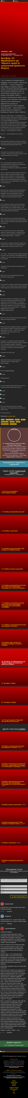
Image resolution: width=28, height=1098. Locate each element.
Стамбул (12, 421)
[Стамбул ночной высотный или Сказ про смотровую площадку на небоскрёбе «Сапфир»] (14, 600)
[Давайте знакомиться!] (14, 435)
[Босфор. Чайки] (14, 676)
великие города (10, 419)
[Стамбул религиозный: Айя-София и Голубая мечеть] (14, 543)
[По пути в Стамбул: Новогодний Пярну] (14, 486)
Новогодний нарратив (8, 54)
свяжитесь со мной (8, 1064)
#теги (14, 1090)
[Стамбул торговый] (14, 524)
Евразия (17, 419)
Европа (23, 419)
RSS (14, 1092)
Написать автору (14, 1087)
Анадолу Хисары (9, 370)
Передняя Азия (5, 421)
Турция (10, 51)
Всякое (14, 1085)
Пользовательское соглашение (14, 1075)
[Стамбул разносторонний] (14, 562)
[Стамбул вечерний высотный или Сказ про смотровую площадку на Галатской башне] (14, 581)
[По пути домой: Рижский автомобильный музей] (14, 715)
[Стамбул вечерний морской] (14, 505)
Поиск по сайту (14, 1088)
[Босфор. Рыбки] (14, 695)
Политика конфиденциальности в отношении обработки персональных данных (14, 1077)
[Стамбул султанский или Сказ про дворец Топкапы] (14, 619)
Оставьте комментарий (16, 450)
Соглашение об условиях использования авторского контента (14, 1067)
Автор (14, 1080)
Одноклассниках (19, 1045)
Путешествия (4, 51)
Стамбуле (4, 82)
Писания (14, 1083)
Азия (3, 419)
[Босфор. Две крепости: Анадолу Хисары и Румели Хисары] (14, 638)
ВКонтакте (11, 1045)
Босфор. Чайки (11, 416)
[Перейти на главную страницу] (14, 1)
